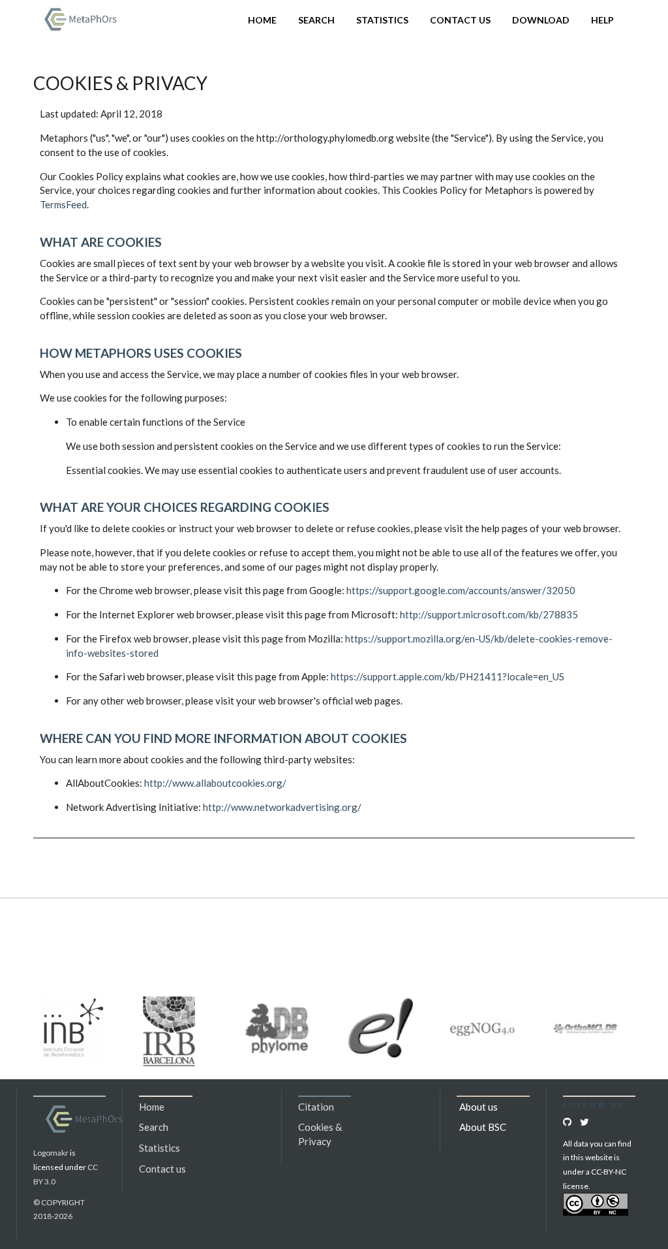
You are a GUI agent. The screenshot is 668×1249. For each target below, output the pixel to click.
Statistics (382, 19)
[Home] (82, 18)
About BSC (482, 1127)
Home (262, 19)
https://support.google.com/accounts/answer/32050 (460, 590)
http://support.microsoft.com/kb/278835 (489, 614)
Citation (316, 1107)
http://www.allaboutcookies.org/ (215, 783)
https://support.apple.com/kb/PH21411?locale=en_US (447, 676)
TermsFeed (63, 204)
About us (478, 1107)
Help (602, 19)
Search (316, 19)
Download (540, 19)
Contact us (460, 19)
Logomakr (50, 1153)
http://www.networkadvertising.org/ (282, 807)
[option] (78, 1028)
